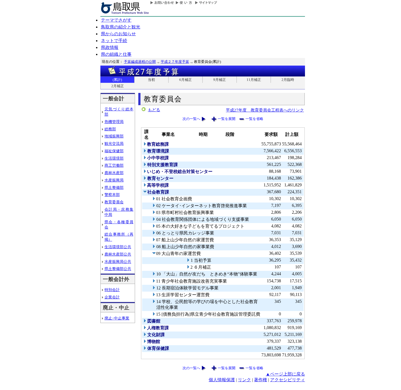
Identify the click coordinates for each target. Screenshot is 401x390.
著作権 (260, 379)
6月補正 (185, 80)
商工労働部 (114, 165)
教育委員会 (114, 202)
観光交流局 (114, 143)
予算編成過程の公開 (140, 62)
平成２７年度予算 (175, 62)
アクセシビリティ (287, 379)
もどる (154, 110)
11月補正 (254, 80)
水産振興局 (114, 180)
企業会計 (112, 297)
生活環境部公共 (117, 247)
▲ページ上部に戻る (285, 374)
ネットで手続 (114, 40)
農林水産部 (114, 173)
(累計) (117, 80)
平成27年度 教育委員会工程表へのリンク (265, 110)
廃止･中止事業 (116, 318)
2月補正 (117, 86)
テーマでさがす (116, 20)
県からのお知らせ (118, 33)
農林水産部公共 (117, 254)
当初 (151, 80)
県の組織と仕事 (116, 54)
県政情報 (109, 47)
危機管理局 (114, 121)
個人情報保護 (222, 379)
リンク (244, 379)
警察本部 (112, 194)
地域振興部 (114, 136)
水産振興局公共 (117, 261)
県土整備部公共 (117, 268)
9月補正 (219, 80)
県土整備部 (114, 187)
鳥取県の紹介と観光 (120, 27)
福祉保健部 (114, 151)
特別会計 (112, 290)
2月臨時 (288, 80)
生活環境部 (114, 158)
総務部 (110, 129)
